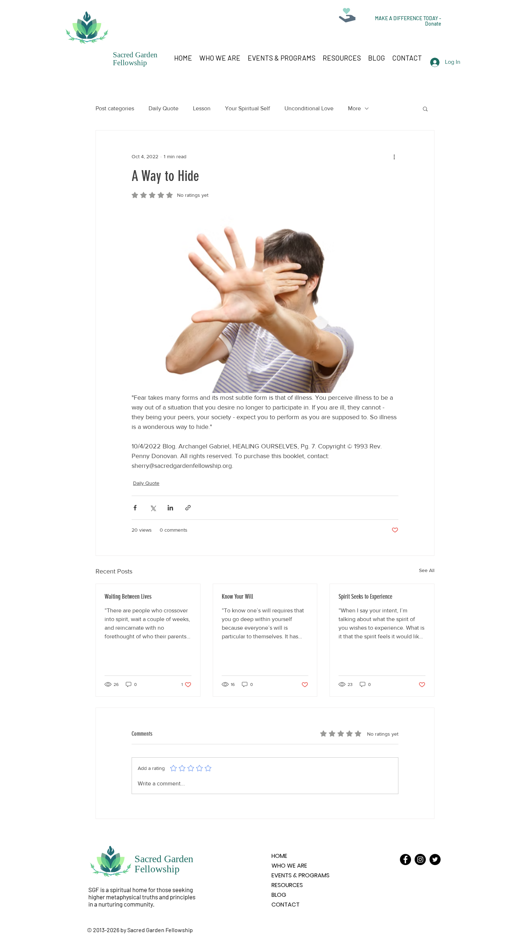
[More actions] (394, 156)
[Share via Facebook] (135, 507)
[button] (425, 108)
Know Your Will (237, 597)
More (354, 108)
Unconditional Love (309, 108)
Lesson (202, 108)
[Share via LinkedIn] (170, 507)
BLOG (278, 895)
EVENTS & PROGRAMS (300, 875)
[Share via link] (188, 507)
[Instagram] (420, 859)
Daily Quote (163, 108)
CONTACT (285, 904)
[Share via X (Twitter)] (152, 507)
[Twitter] (435, 859)
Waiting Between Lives (128, 597)
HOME (279, 856)
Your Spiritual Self (247, 108)
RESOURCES (287, 885)
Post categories (115, 108)
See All (426, 570)
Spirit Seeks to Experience (365, 597)
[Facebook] (405, 859)
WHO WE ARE (289, 865)
